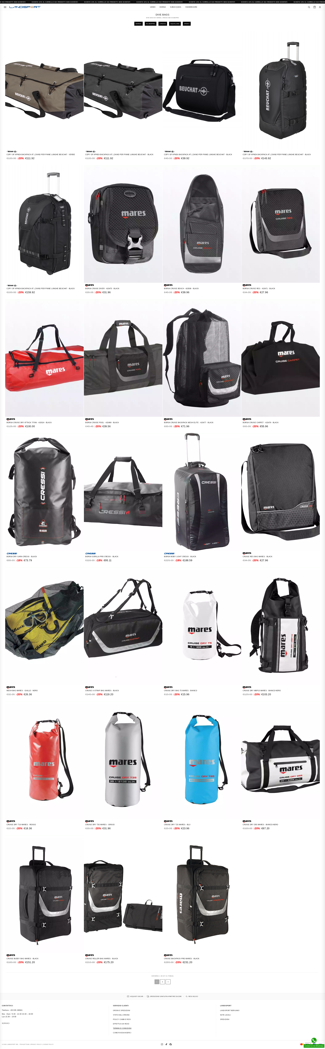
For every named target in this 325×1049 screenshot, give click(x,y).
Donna (163, 7)
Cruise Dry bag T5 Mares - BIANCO (180, 691)
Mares (138, 24)
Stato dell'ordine (121, 1015)
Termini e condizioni (122, 1028)
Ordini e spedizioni (121, 1010)
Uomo (153, 7)
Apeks (187, 24)
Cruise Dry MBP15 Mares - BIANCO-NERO (262, 691)
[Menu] (5, 7)
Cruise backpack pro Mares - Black (181, 959)
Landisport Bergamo (229, 1010)
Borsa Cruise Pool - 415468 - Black (102, 423)
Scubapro (150, 24)
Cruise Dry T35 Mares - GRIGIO (100, 825)
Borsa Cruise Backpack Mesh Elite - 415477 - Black (189, 423)
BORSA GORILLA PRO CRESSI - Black (101, 557)
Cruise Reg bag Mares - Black (257, 557)
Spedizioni (224, 1019)
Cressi (163, 24)
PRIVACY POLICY (36, 1044)
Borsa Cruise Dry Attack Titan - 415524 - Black (29, 423)
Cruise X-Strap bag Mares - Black (102, 691)
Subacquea (175, 7)
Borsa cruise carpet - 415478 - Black (261, 423)
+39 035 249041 (16, 1010)
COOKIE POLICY (48, 1044)
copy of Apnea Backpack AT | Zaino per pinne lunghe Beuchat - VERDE (41, 154)
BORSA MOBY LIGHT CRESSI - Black (180, 557)
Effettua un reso (121, 1024)
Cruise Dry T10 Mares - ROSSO (21, 825)
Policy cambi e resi (122, 1019)
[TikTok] (166, 1044)
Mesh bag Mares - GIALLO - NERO (22, 691)
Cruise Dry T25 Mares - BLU (177, 825)
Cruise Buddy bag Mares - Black (22, 959)
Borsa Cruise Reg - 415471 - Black (259, 288)
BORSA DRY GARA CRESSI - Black (22, 557)
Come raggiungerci (122, 1033)
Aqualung (175, 24)
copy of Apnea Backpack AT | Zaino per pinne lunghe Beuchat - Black (119, 154)
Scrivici (6, 1023)
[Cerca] (309, 7)
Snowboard (191, 7)
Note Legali (225, 1015)
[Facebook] (170, 1044)
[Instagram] (162, 1044)
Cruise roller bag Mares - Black (101, 959)
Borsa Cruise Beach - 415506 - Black (181, 288)
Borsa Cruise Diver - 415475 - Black (102, 288)
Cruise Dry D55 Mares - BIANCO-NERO (260, 825)
